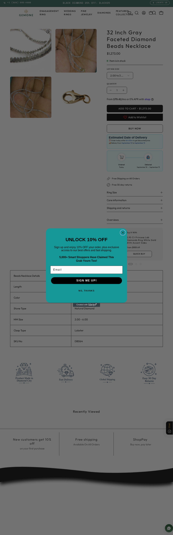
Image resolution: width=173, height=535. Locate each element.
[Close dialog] (122, 232)
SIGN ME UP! (86, 280)
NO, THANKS (87, 291)
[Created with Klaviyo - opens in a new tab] (86, 305)
